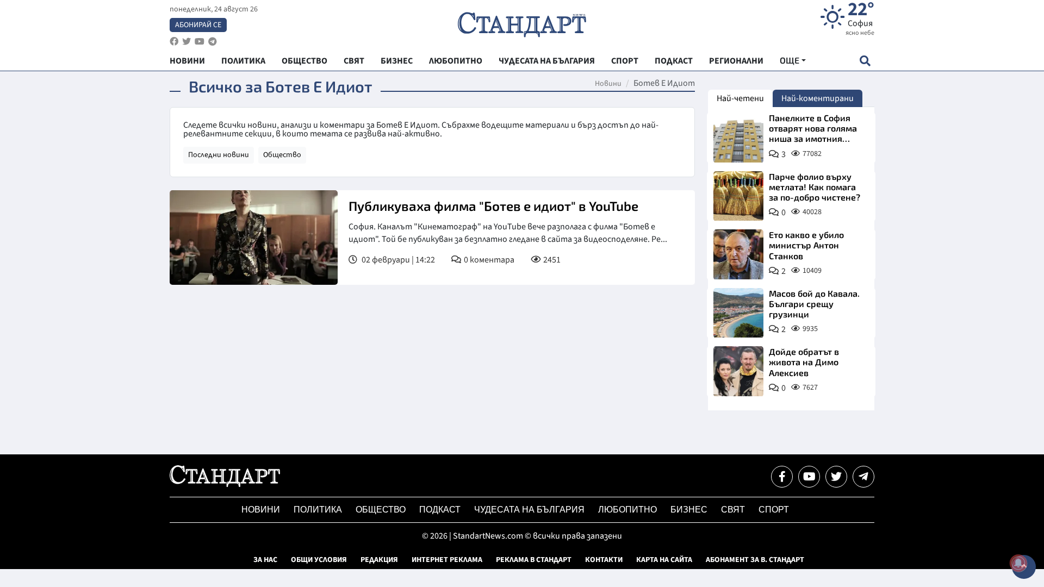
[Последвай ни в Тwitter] (836, 477)
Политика (318, 509)
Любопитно (627, 509)
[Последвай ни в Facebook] (782, 477)
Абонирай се (198, 25)
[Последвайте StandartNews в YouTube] (199, 41)
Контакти (604, 559)
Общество (282, 154)
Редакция (379, 559)
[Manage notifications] (1018, 563)
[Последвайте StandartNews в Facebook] (174, 41)
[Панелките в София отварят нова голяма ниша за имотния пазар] (738, 138)
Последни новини (218, 154)
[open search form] (865, 61)
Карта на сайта (664, 559)
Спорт (774, 509)
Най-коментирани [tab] (817, 98)
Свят (733, 509)
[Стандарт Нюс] (225, 484)
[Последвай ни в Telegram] (863, 477)
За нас (265, 559)
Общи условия (319, 559)
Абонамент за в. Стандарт (755, 559)
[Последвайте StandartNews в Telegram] (212, 41)
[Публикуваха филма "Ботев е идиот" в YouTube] (254, 237)
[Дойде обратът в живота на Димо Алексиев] (738, 371)
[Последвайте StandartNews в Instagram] (186, 41)
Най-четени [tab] (740, 98)
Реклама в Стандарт (533, 559)
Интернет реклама (447, 559)
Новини (608, 83)
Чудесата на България (529, 509)
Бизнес (688, 509)
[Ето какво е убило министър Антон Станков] (738, 254)
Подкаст (440, 509)
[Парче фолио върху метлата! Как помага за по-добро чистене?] (738, 196)
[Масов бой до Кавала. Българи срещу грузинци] (738, 313)
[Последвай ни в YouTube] (809, 477)
